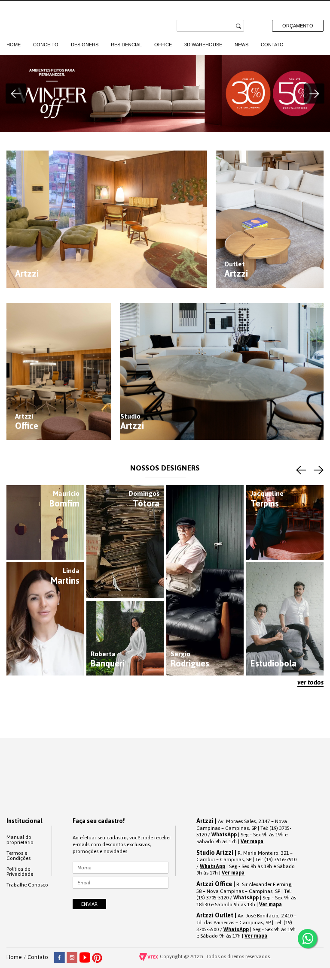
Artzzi (41, 20)
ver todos (310, 682)
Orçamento (297, 25)
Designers (84, 44)
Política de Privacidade (19, 871)
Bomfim (64, 499)
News (241, 44)
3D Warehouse (203, 44)
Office (163, 44)
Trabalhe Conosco (27, 885)
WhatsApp (224, 835)
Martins (65, 576)
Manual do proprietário (20, 839)
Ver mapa (252, 841)
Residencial (126, 44)
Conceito (45, 44)
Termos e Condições (18, 855)
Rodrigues (190, 659)
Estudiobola (273, 663)
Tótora (143, 499)
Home (13, 44)
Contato (272, 44)
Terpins (267, 499)
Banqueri (108, 659)
